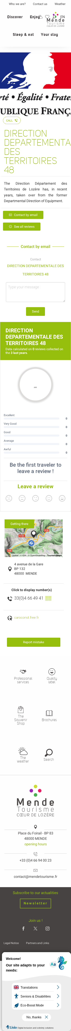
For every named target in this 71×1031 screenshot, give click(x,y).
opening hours (35, 844)
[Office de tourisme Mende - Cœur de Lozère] (55, 19)
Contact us (40, 4)
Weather (60, 4)
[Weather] (40, 17)
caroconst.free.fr (26, 617)
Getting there (19, 524)
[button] (15, 19)
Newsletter (36, 903)
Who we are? (17, 4)
